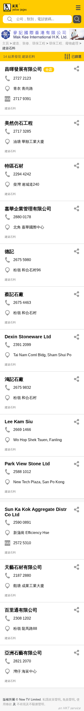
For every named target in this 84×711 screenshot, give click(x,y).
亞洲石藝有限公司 (23, 652)
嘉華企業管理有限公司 (28, 208)
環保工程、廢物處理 (63, 43)
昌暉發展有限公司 (23, 69)
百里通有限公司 (21, 610)
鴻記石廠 (14, 379)
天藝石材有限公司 (23, 567)
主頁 (5, 43)
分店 (49, 69)
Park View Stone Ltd (27, 463)
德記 (9, 251)
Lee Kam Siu (19, 421)
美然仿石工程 (19, 123)
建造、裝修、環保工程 (29, 43)
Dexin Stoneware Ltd (28, 336)
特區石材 (14, 165)
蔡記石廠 (14, 294)
